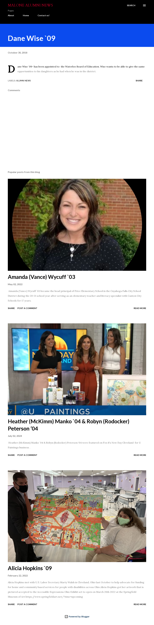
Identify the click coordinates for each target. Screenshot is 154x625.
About (11, 15)
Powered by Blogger (78, 616)
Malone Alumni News (30, 5)
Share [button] (139, 80)
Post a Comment (27, 308)
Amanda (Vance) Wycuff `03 (41, 276)
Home (26, 15)
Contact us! (43, 15)
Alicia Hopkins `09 (30, 568)
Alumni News (23, 80)
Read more (140, 308)
